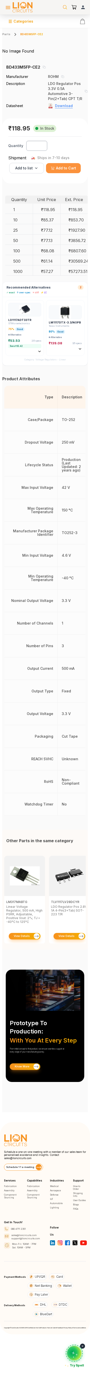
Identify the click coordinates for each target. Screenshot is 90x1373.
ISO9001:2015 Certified (26, 1328)
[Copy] (44, 67)
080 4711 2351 (18, 1228)
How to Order (76, 1187)
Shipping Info (78, 1194)
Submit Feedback (57, 1328)
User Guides (79, 1200)
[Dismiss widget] (82, 1346)
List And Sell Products (39, 1328)
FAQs (75, 1208)
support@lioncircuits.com (26, 1238)
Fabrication (10, 1186)
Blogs (76, 1204)
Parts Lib (49, 1328)
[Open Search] (65, 7)
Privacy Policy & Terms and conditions (75, 1328)
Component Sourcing (10, 1196)
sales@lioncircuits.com (18, 1158)
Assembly (9, 1190)
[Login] (83, 7)
